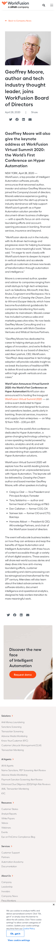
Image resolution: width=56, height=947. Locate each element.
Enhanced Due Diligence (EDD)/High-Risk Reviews (25, 784)
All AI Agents (7, 765)
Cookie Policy (29, 928)
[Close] (54, 904)
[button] (10, 119)
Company (6, 882)
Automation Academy (12, 861)
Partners (5, 857)
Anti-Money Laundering (12, 722)
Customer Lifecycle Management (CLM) (21, 745)
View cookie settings (19, 940)
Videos (4, 823)
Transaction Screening (12, 731)
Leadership (6, 886)
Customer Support (10, 852)
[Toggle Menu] (51, 5)
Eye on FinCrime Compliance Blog (18, 836)
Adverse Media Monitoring (14, 736)
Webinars (6, 827)
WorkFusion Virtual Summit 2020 (23, 398)
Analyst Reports (9, 813)
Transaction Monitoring (12, 750)
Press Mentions (8, 900)
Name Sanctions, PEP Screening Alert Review (23, 770)
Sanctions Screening (11, 726)
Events (4, 832)
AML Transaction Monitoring (15, 788)
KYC (3, 793)
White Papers (8, 818)
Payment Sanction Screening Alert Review (22, 779)
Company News (9, 896)
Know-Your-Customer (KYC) (14, 740)
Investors (5, 891)
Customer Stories (9, 809)
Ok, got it (15, 933)
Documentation (9, 866)
